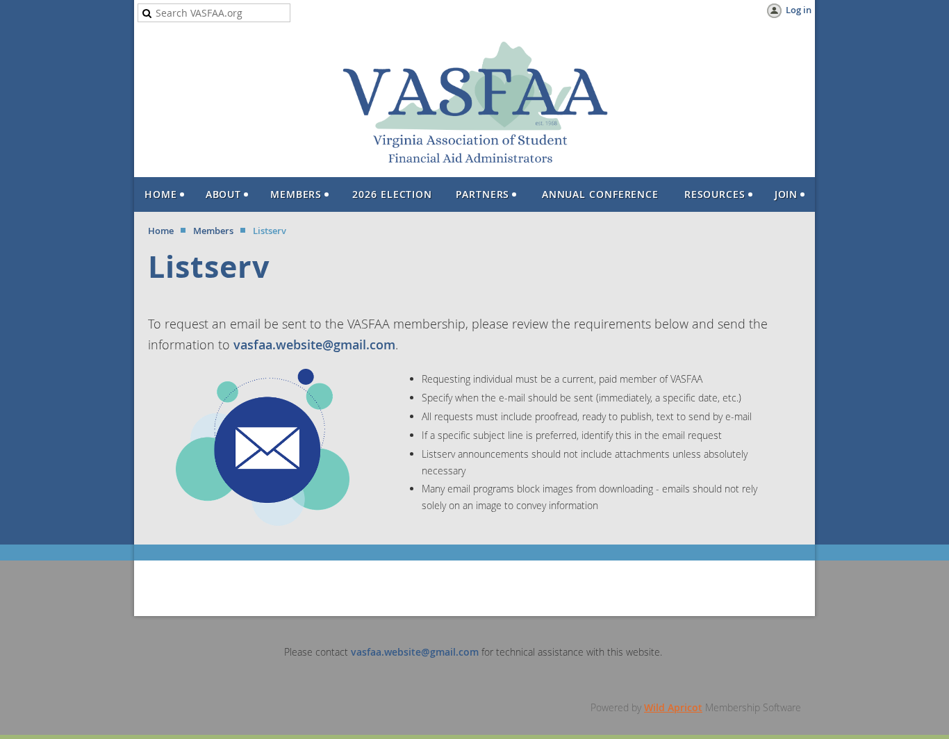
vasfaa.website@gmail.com (314, 344)
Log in (798, 9)
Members (213, 230)
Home (161, 230)
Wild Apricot (673, 707)
